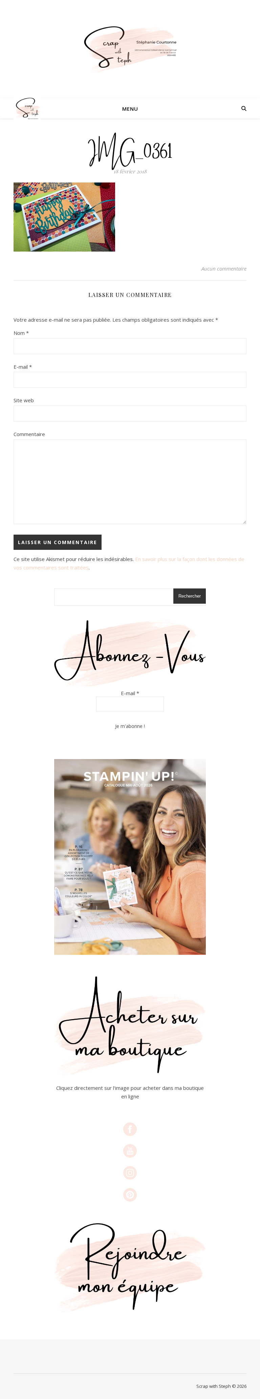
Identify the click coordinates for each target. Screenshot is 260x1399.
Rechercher (189, 596)
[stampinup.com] (129, 857)
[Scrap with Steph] (130, 49)
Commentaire (29, 434)
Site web (24, 400)
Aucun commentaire (223, 268)
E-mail (23, 366)
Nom (21, 332)
